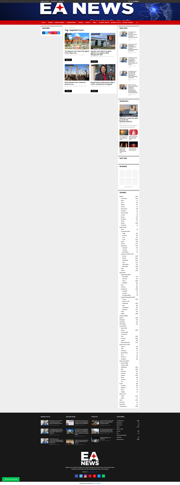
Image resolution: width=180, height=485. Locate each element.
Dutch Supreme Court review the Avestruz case (75, 83)
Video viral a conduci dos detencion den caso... (123, 150)
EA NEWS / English (104, 22)
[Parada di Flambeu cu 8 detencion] (95, 439)
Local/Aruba (68, 65)
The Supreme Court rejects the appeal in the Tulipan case (77, 52)
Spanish (121, 196)
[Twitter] (81, 476)
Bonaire (123, 217)
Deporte (50, 22)
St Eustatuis (122, 319)
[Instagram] (85, 476)
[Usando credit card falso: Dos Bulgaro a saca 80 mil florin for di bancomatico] (95, 422)
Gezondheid (125, 276)
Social (122, 202)
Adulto (122, 398)
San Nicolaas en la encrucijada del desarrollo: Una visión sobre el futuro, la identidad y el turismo (132, 75)
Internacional (71, 22)
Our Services (54, 1)
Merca (122, 377)
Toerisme (123, 287)
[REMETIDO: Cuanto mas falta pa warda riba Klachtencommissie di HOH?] (129, 110)
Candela (123, 391)
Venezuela (123, 210)
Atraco (122, 389)
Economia (123, 338)
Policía (122, 221)
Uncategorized (123, 406)
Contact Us (61, 1)
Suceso (81, 22)
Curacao (124, 256)
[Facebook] (76, 476)
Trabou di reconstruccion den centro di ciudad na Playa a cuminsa (81, 441)
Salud (122, 200)
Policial (122, 330)
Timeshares (123, 350)
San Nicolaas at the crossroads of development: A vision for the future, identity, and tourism (133, 61)
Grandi (122, 396)
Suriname (123, 379)
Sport (122, 284)
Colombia (124, 250)
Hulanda (123, 375)
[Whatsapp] (103, 476)
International (124, 245)
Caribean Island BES (125, 254)
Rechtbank (124, 282)
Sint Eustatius (125, 264)
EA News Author (69, 54)
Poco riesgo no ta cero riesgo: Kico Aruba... (123, 138)
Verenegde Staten (126, 295)
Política (122, 223)
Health (123, 233)
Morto (88, 22)
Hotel (122, 348)
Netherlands (125, 266)
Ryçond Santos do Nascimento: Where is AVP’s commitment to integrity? (103, 83)
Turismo (123, 206)
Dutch (121, 272)
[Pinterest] (90, 476)
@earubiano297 (129, 186)
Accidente (123, 385)
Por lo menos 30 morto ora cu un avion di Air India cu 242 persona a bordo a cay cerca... (106, 430)
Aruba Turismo (59, 22)
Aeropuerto (123, 359)
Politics (93, 65)
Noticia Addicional (125, 342)
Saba (123, 262)
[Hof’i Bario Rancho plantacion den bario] (133, 132)
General (123, 346)
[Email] (99, 476)
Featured (122, 315)
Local (43, 22)
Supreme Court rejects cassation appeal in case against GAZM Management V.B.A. (101, 53)
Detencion (123, 387)
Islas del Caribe (124, 212)
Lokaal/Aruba (124, 274)
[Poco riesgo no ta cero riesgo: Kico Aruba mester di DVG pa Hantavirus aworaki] (124, 132)
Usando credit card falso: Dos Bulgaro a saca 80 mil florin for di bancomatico (107, 422)
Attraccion (123, 356)
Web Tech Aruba (97, 483)
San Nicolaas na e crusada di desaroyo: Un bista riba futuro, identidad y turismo (132, 34)
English (72, 65)
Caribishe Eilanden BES (126, 297)
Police (122, 268)
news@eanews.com (93, 472)
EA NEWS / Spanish (127, 22)
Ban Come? (122, 402)
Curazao (123, 215)
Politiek (122, 313)
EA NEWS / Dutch (116, 22)
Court (123, 237)
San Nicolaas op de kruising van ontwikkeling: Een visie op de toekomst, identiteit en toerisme (133, 47)
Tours (122, 354)
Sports (122, 241)
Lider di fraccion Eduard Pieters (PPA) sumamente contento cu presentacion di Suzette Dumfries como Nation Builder (133, 88)
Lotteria (122, 340)
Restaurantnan (124, 352)
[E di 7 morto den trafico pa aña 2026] (133, 144)
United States (125, 252)
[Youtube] (94, 476)
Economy (124, 235)
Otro (122, 381)
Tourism (123, 243)
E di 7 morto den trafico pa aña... (132, 149)
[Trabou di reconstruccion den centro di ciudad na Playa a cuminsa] (70, 442)
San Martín (123, 219)
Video (94, 22)
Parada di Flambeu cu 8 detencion (105, 438)
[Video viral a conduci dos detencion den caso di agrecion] (124, 144)
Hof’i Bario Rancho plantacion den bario (133, 138)
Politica (122, 332)
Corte (122, 336)
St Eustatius (123, 225)
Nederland (124, 309)
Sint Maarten (125, 260)
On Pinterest (123, 166)
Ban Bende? (122, 404)
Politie (122, 311)
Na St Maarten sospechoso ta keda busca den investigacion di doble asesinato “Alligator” (81, 422)
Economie (124, 278)
